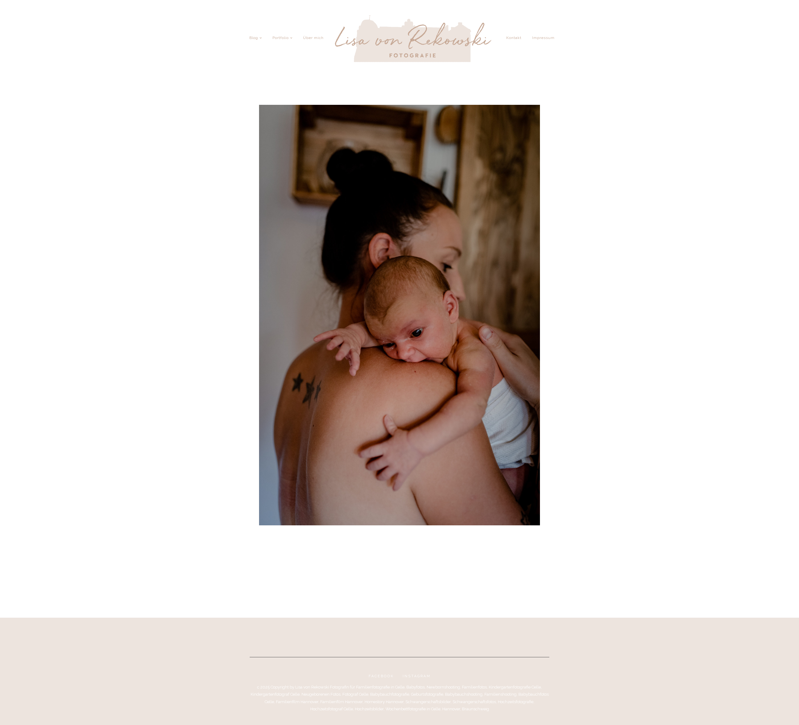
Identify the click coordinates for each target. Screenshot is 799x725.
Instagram (417, 676)
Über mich (313, 38)
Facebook (381, 676)
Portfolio (280, 38)
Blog (253, 38)
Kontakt (514, 38)
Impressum (543, 38)
